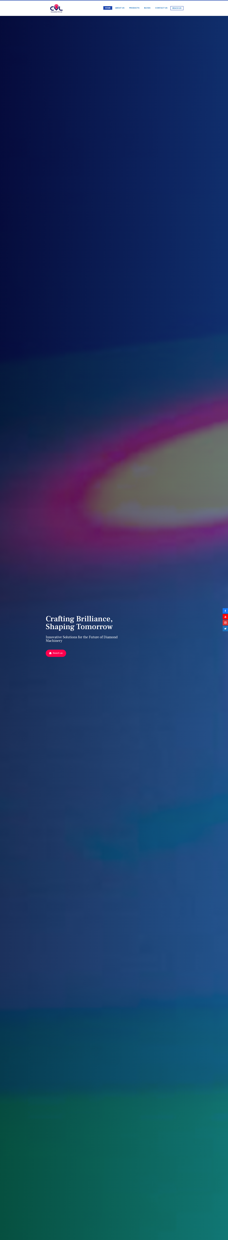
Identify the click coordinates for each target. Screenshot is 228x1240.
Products (134, 8)
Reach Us (176, 8)
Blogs (147, 8)
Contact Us (161, 8)
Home (107, 8)
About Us (119, 8)
